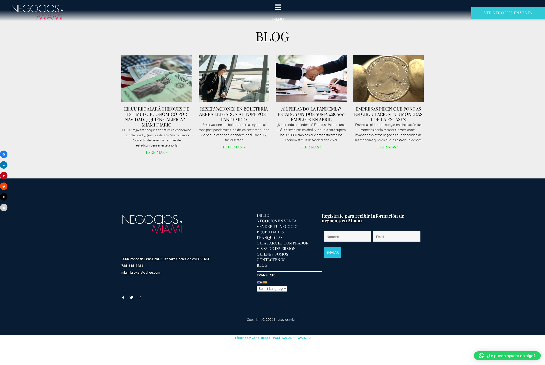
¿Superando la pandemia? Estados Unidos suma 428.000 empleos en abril (311, 114)
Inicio (263, 215)
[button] (507, 355)
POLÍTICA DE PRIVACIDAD (292, 337)
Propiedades (270, 232)
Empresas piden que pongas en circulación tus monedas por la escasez (388, 114)
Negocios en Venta (276, 221)
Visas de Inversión (276, 248)
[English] (259, 282)
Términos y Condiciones (252, 337)
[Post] (3, 197)
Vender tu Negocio (277, 226)
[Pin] (3, 175)
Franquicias (270, 237)
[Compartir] (3, 154)
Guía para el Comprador (282, 243)
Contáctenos (271, 260)
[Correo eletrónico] (3, 207)
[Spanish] (264, 282)
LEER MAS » (157, 152)
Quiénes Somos (272, 254)
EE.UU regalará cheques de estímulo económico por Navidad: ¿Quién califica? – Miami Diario (156, 117)
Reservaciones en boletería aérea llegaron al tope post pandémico (233, 114)
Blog (262, 265)
